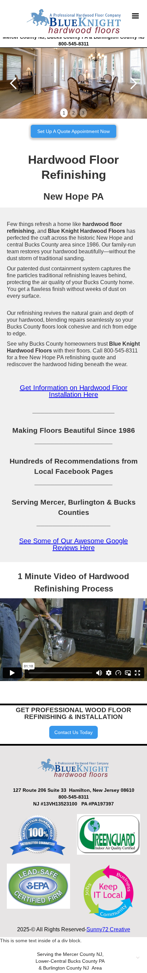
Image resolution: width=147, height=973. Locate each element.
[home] (72, 20)
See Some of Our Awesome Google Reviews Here (73, 544)
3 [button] (83, 113)
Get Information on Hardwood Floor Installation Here (74, 391)
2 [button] (73, 113)
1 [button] (64, 113)
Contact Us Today (73, 732)
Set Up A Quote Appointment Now (73, 131)
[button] (135, 20)
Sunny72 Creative (108, 929)
